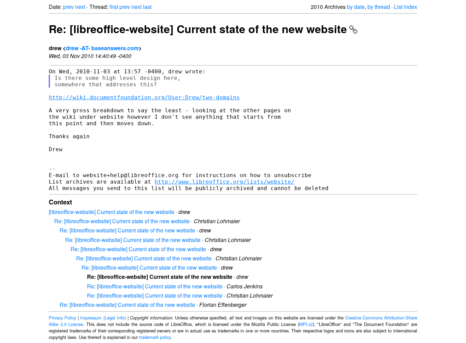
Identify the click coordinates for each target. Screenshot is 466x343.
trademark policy (155, 337)
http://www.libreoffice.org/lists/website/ (224, 181)
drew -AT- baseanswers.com (102, 48)
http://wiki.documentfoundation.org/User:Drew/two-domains (144, 97)
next (80, 7)
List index (405, 7)
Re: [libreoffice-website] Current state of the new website (198, 29)
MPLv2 (306, 324)
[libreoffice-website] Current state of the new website (111, 212)
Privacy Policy (62, 317)
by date (356, 7)
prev (68, 7)
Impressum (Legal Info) (103, 317)
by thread (378, 7)
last (147, 7)
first (114, 7)
